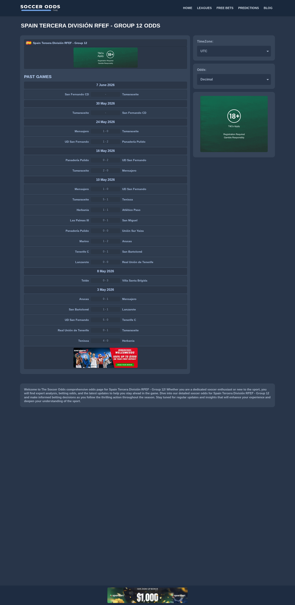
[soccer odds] (83, 8)
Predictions (248, 8)
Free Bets (225, 8)
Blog (268, 8)
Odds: (201, 69)
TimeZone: (205, 41)
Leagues (204, 8)
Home (187, 8)
